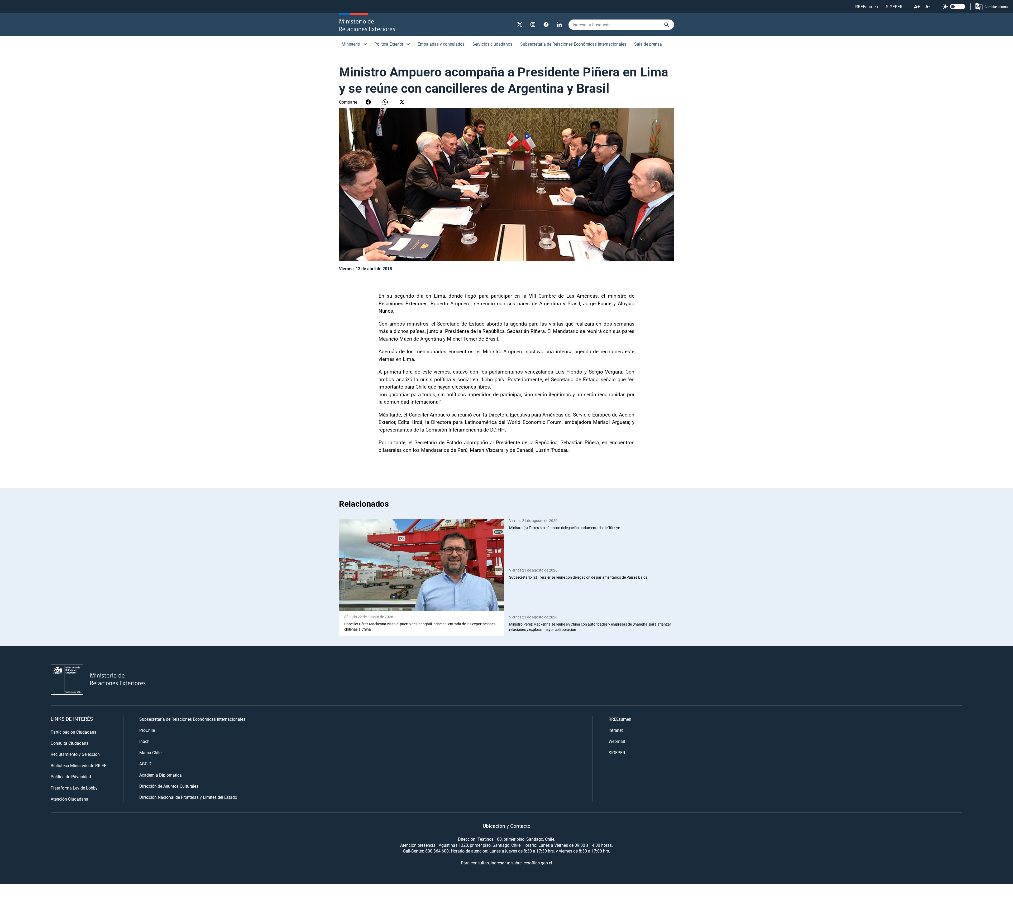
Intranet (616, 730)
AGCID (145, 763)
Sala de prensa (648, 44)
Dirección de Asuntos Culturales (168, 786)
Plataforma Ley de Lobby (74, 788)
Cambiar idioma (996, 6)
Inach (144, 741)
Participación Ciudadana (74, 732)
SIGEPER (894, 6)
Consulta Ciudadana (70, 743)
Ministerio (351, 44)
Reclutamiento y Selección (75, 754)
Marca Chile (150, 752)
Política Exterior (388, 44)
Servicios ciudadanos (492, 44)
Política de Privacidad (71, 776)
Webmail (617, 741)
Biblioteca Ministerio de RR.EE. (79, 765)
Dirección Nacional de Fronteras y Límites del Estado (188, 797)
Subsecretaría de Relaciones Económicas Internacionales (573, 44)
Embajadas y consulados (441, 44)
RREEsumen (866, 6)
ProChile (147, 730)
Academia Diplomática (160, 775)
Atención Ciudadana (69, 799)
